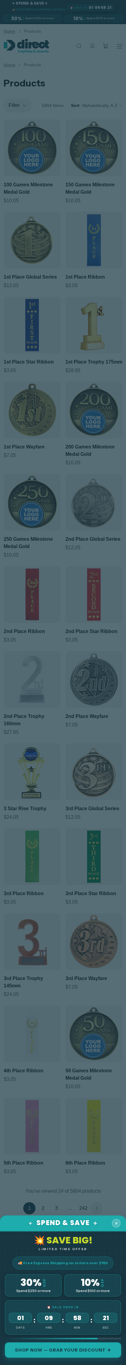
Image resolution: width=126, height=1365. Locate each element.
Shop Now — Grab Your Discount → (63, 1350)
